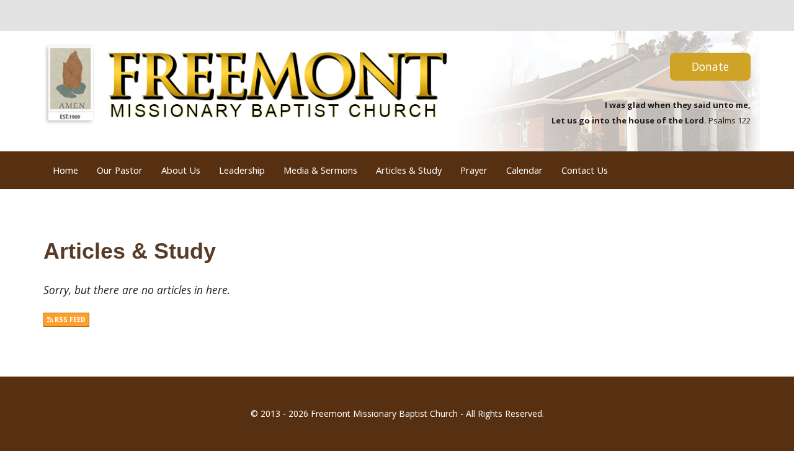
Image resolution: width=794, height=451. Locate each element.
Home (65, 170)
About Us (180, 170)
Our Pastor (120, 170)
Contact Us (584, 170)
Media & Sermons (320, 170)
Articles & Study (409, 170)
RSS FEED (69, 319)
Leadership (242, 170)
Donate (710, 66)
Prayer (474, 170)
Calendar (524, 170)
